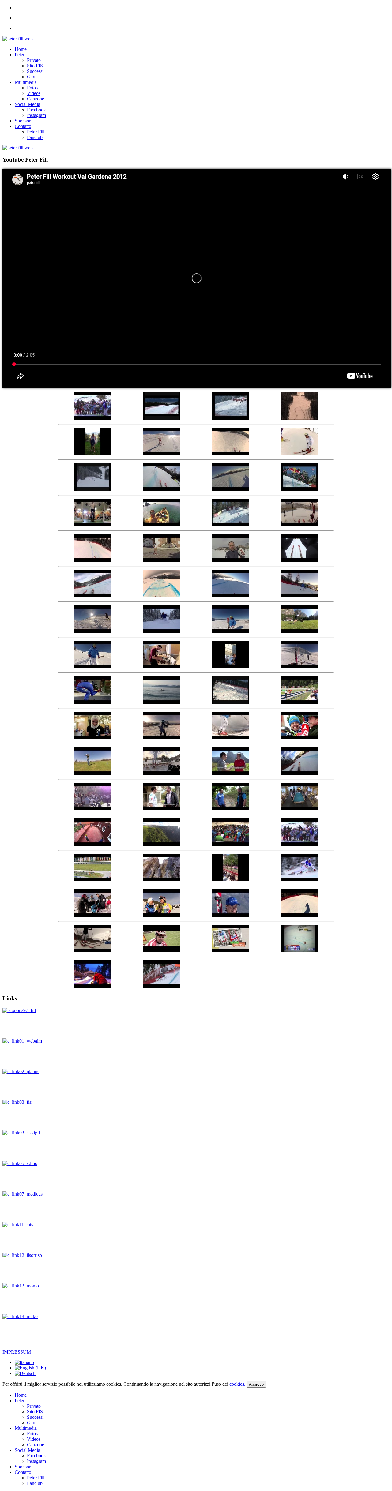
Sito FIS (35, 65)
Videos (33, 93)
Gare (31, 76)
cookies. (237, 1384)
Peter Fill (35, 131)
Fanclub (35, 137)
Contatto (23, 126)
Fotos (32, 87)
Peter (19, 54)
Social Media (27, 104)
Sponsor (23, 120)
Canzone (35, 98)
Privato (34, 60)
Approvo (256, 1384)
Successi (35, 71)
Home (21, 49)
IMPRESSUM (16, 1351)
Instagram (36, 115)
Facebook (36, 109)
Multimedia (26, 82)
